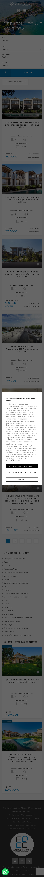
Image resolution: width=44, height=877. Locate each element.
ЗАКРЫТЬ (22, 479)
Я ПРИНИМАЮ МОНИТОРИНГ (22, 466)
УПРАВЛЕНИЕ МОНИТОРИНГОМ (22, 473)
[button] (5, 871)
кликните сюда (13, 461)
